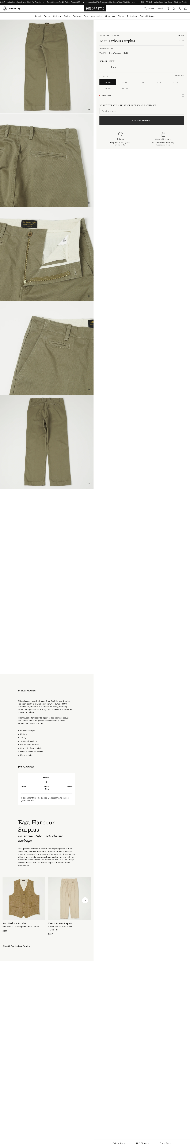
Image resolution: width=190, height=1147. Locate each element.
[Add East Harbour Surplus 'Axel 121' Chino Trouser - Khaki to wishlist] (183, 95)
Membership (14, 8)
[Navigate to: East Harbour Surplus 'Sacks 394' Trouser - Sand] (69, 906)
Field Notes (118, 1143)
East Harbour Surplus (117, 40)
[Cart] (186, 8)
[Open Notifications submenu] (174, 8)
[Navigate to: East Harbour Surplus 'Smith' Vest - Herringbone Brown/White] (24, 904)
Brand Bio (164, 1143)
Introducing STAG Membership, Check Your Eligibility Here (111, 2)
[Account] (180, 8)
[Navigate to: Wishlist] (168, 8)
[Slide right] (85, 900)
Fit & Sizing (141, 1143)
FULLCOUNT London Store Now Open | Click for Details (164, 2)
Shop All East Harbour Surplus (16, 946)
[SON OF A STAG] (95, 8)
